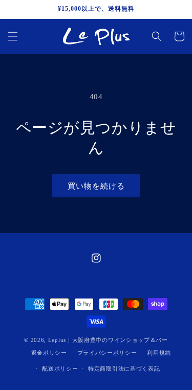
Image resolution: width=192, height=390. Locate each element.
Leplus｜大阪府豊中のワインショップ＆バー (108, 340)
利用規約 (159, 353)
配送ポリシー (60, 368)
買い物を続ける (96, 186)
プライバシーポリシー (107, 353)
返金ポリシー (49, 353)
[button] (13, 36)
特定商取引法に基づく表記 (124, 368)
